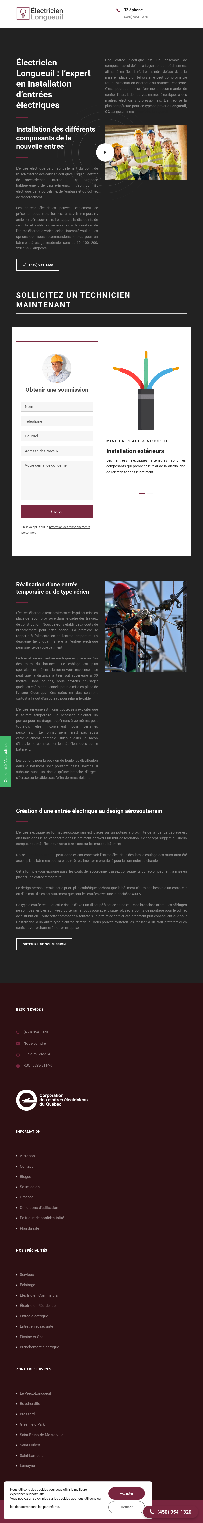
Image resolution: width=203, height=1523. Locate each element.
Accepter (126, 1493)
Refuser (127, 1507)
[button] (142, 493)
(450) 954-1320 (36, 1032)
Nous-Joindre (35, 1043)
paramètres (51, 1507)
